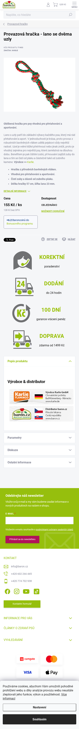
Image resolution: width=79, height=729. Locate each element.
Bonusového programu (20, 223)
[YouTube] (26, 591)
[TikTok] (36, 591)
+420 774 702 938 (21, 581)
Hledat (70, 14)
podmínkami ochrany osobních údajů (54, 529)
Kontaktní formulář (22, 604)
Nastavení (39, 707)
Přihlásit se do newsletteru (22, 539)
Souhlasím (39, 719)
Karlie (30, 162)
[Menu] (74, 4)
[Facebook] (7, 591)
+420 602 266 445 (21, 573)
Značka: (11, 50)
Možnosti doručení (52, 211)
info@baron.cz (19, 566)
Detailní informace (15, 191)
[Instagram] (16, 591)
